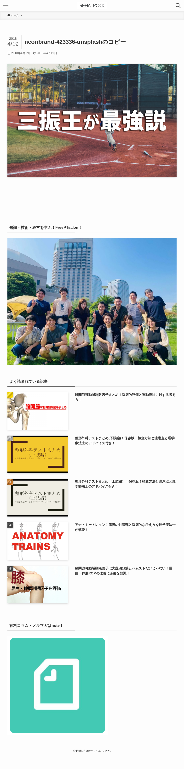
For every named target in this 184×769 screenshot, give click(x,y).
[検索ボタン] (178, 5)
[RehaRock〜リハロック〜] (92, 5)
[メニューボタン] (6, 5)
